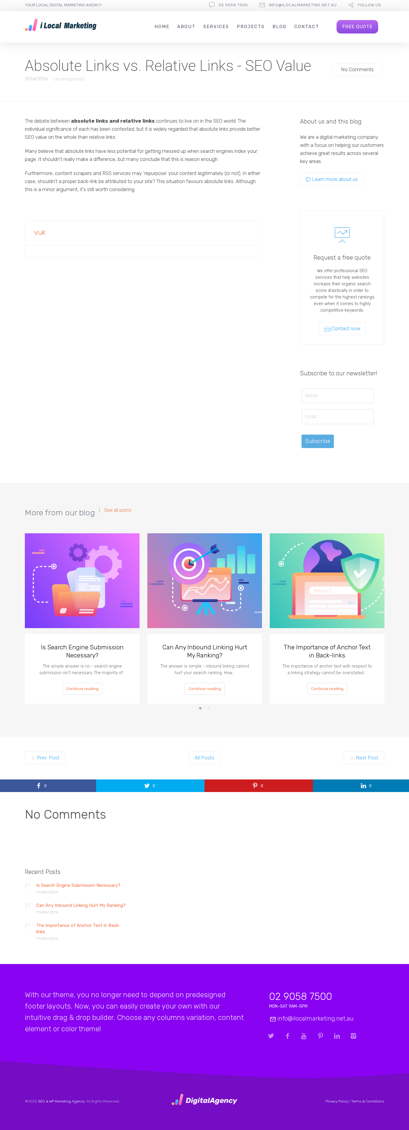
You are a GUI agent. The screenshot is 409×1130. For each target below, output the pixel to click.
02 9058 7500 (233, 5)
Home (161, 26)
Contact (306, 26)
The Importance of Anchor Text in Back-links (327, 651)
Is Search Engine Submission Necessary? (82, 651)
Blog (279, 26)
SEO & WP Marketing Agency (61, 1101)
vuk (40, 232)
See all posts (117, 510)
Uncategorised (69, 79)
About (186, 26)
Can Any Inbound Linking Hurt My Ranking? (204, 651)
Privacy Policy (337, 1101)
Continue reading (82, 688)
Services (216, 26)
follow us (369, 5)
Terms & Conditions (367, 1101)
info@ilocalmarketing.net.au (303, 5)
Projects (251, 26)
